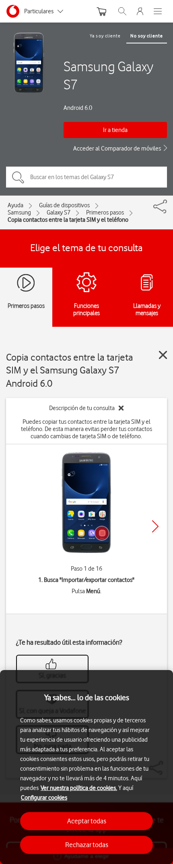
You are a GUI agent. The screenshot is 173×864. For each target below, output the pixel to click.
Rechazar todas (86, 845)
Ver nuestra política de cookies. (79, 788)
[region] (86, 767)
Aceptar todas (86, 821)
